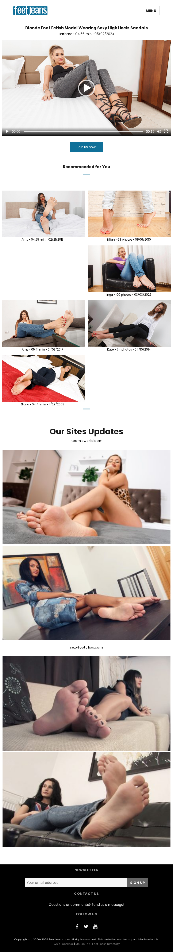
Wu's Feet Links (64, 944)
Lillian (111, 239)
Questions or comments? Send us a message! (86, 904)
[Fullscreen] (166, 131)
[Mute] (159, 131)
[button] (86, 88)
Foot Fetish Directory (106, 944)
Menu (151, 10)
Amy (25, 239)
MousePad (83, 944)
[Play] (7, 131)
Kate (110, 349)
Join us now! (87, 147)
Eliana (25, 404)
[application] (86, 88)
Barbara (65, 33)
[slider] (83, 131)
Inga (110, 295)
